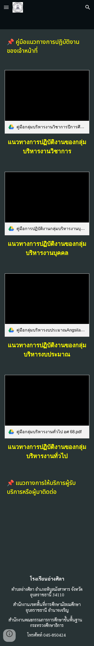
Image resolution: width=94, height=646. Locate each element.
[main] (47, 47)
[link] (47, 102)
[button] (6, 7)
